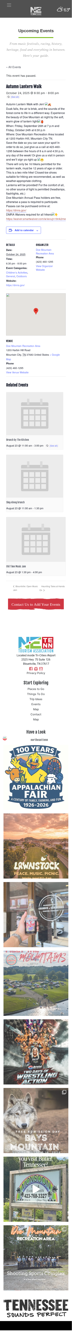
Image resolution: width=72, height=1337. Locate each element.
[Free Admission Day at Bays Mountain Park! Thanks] (35, 1120)
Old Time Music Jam (16, 566)
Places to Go (36, 689)
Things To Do (36, 694)
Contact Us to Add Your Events (36, 604)
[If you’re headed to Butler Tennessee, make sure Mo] (35, 1189)
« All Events (13, 67)
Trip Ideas (35, 699)
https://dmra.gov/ (15, 285)
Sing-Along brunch (15, 502)
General (10, 276)
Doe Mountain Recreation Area (45, 251)
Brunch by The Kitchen (17, 439)
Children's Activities (16, 272)
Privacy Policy (36, 673)
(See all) (15, 96)
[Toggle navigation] (9, 5)
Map (36, 709)
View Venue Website (17, 372)
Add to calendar (24, 230)
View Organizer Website (44, 267)
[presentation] (34, 413)
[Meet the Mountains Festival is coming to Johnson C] (35, 983)
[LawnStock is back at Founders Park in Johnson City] (35, 846)
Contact (36, 714)
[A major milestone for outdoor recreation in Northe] (35, 1257)
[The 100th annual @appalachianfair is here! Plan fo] (35, 777)
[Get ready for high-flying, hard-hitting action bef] (35, 1051)
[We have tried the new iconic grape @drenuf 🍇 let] (35, 914)
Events (36, 704)
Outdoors (21, 276)
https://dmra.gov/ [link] (16, 210)
